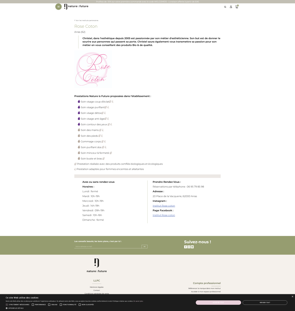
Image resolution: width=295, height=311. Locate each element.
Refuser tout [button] (265, 302)
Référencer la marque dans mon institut (204, 288)
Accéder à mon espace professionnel (206, 292)
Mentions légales (96, 287)
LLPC (96, 280)
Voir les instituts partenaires (87, 20)
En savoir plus (138, 301)
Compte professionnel (207, 283)
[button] (74, 308)
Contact (96, 290)
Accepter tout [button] (218, 302)
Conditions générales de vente (97, 294)
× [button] (292, 296)
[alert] (147, 302)
